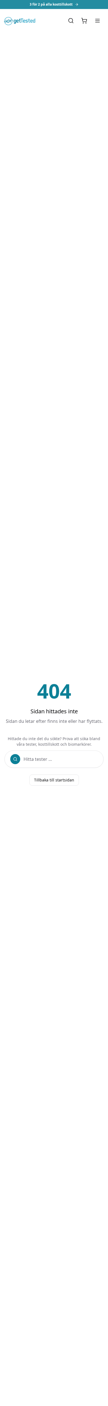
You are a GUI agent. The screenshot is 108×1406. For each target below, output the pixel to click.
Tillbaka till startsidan (54, 780)
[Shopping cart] (84, 21)
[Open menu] (97, 21)
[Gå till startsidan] (20, 20)
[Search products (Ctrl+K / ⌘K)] (71, 21)
